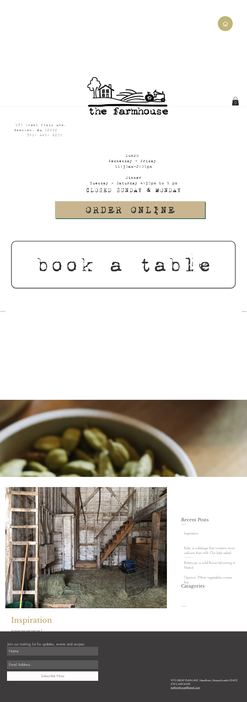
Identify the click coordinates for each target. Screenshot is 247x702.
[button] (235, 101)
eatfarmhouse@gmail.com (185, 687)
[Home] (225, 23)
